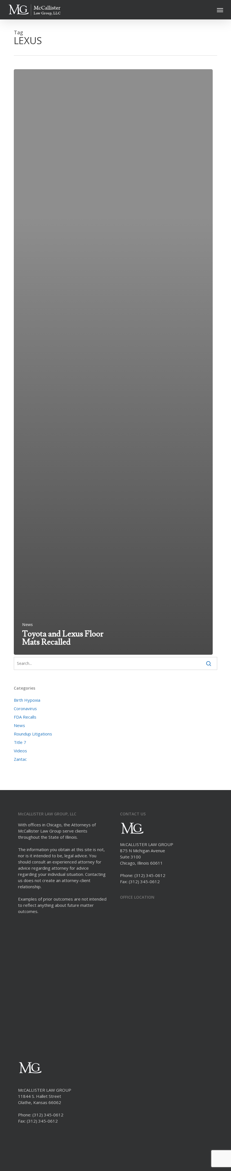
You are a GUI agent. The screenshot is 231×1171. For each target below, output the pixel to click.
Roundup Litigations (33, 734)
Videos (20, 750)
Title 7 (20, 742)
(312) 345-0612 (149, 875)
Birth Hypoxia (27, 700)
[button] (220, 10)
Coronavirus (25, 708)
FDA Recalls (25, 717)
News (27, 624)
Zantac (20, 759)
